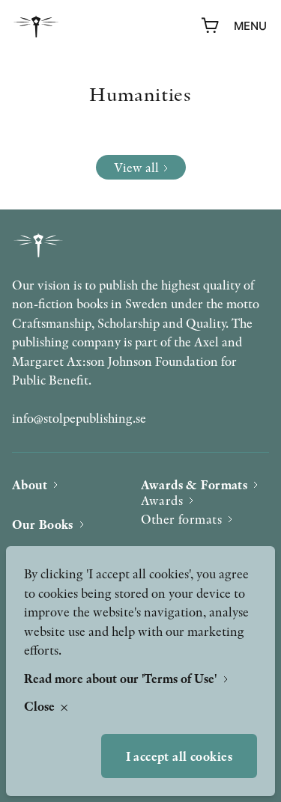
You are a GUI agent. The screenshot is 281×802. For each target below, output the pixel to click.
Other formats (182, 519)
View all (136, 167)
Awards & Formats (194, 484)
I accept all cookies (179, 756)
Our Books (42, 524)
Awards (162, 500)
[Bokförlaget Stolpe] (36, 26)
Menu (250, 26)
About (29, 484)
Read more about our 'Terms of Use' (122, 678)
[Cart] (211, 26)
